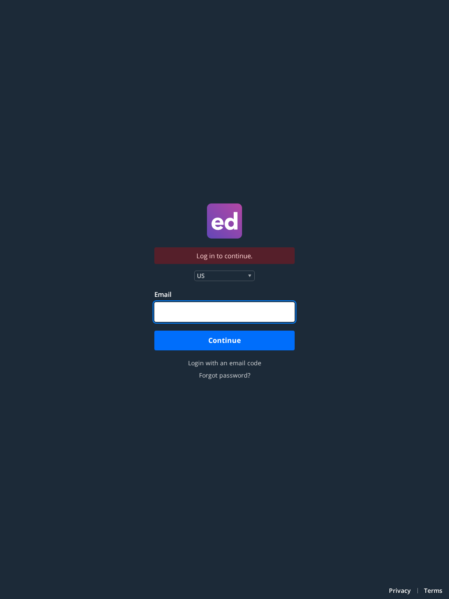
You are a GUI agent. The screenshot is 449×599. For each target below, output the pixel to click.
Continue (224, 340)
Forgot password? (224, 375)
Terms (433, 591)
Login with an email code (224, 363)
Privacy (400, 591)
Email (162, 294)
